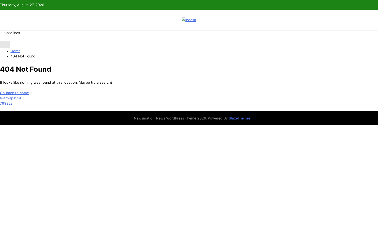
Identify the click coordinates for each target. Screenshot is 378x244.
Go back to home (14, 93)
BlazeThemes (239, 118)
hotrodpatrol (10, 98)
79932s (6, 103)
